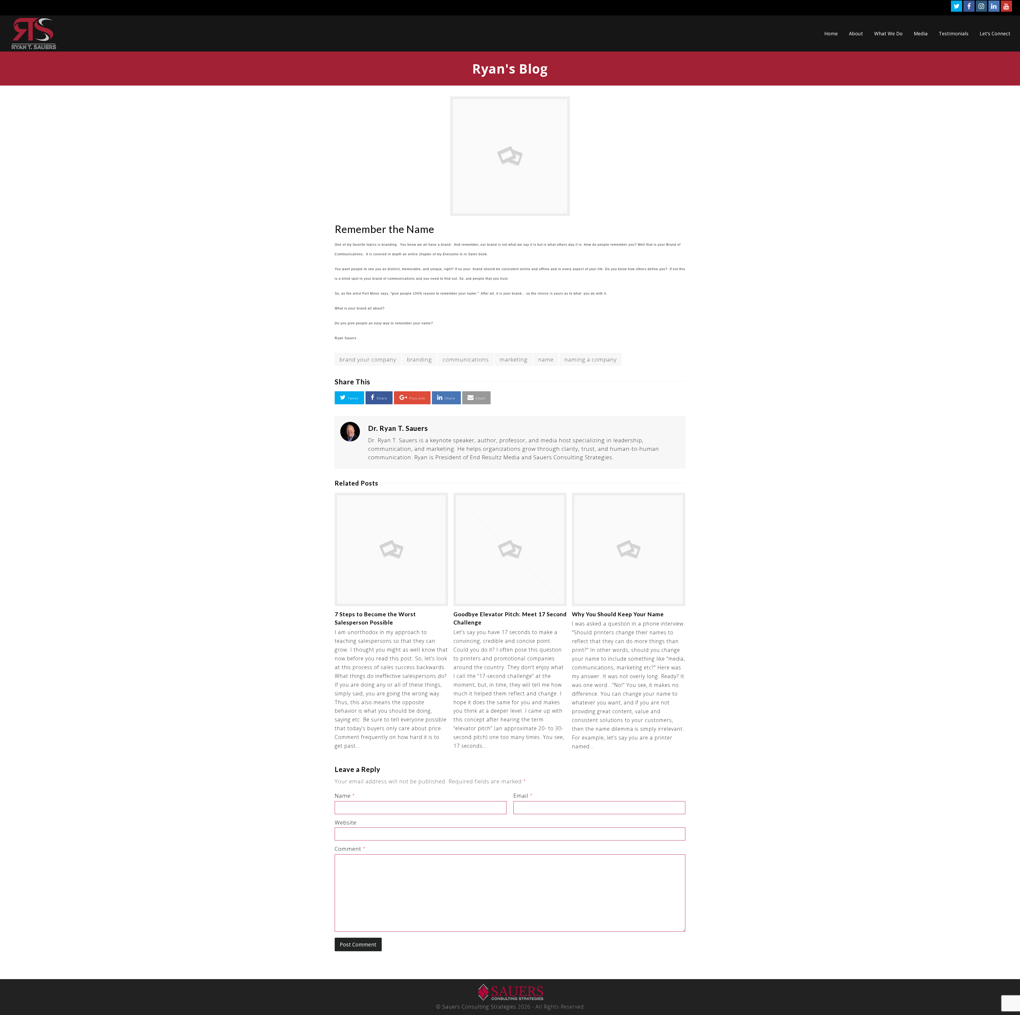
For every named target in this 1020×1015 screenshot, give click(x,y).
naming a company (590, 359)
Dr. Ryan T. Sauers (398, 428)
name (546, 359)
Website (345, 822)
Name (345, 795)
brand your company (367, 359)
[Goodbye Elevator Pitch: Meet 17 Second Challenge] (510, 549)
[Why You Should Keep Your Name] (628, 549)
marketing (514, 359)
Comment (350, 848)
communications (466, 359)
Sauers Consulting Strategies (479, 1006)
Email (523, 795)
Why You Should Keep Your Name (618, 614)
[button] (349, 397)
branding (419, 359)
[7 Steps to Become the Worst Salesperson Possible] (391, 549)
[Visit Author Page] (350, 431)
